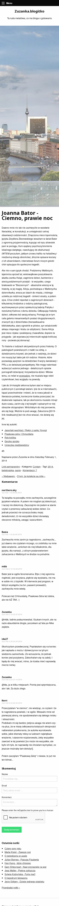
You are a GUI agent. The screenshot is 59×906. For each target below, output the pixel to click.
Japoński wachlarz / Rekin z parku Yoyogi (26, 430)
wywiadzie (24, 375)
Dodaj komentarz (11, 829)
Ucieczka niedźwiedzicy (17, 445)
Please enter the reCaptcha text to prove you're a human (27, 810)
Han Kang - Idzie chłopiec (18, 863)
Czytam (37, 466)
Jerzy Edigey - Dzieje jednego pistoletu (24, 881)
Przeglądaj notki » (11, 887)
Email (4, 785)
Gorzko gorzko (12, 441)
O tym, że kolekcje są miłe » (31, 476)
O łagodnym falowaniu (16, 878)
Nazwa (5, 774)
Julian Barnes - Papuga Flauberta (22, 859)
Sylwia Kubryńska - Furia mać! (20, 874)
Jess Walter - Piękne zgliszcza (20, 870)
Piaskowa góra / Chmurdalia (19, 434)
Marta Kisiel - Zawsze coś (18, 852)
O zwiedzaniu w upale (16, 855)
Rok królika (10, 437)
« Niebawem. (8, 476)
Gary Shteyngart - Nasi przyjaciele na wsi (25, 867)
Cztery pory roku (13, 848)
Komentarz (7, 797)
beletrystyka (8, 470)
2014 (50, 466)
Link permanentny (11, 466)
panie (18, 470)
